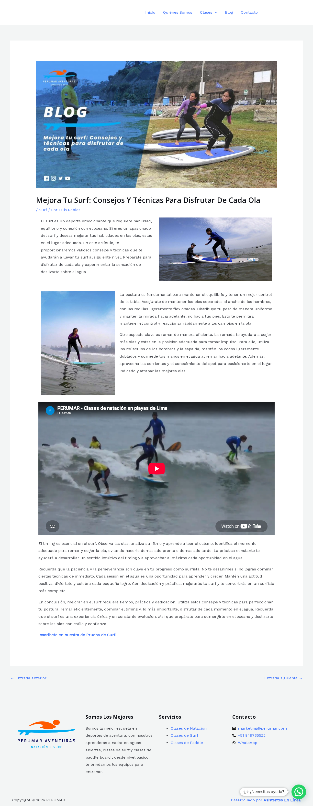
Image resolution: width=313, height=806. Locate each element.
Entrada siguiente (283, 678)
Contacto (249, 12)
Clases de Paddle (187, 742)
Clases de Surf (184, 735)
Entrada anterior (28, 678)
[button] (214, 12)
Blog (229, 12)
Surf (43, 209)
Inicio (150, 12)
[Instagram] (279, 13)
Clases (206, 12)
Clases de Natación (189, 728)
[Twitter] (301, 13)
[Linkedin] (290, 13)
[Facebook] (268, 13)
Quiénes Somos (177, 12)
